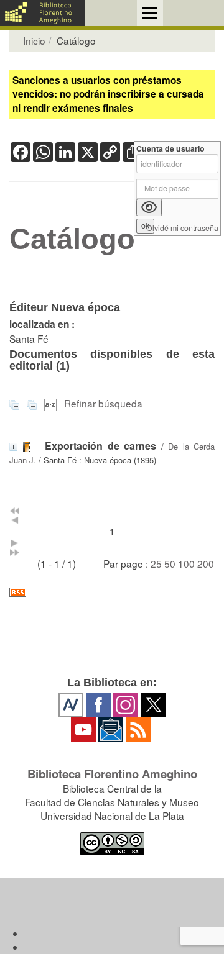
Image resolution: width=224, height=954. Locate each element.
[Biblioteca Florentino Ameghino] (42, 13)
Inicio (34, 40)
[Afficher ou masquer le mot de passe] (149, 207)
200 (205, 563)
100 (186, 563)
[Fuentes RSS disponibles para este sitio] (112, 592)
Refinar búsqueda (103, 403)
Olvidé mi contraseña (182, 228)
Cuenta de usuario (170, 148)
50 (169, 563)
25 (156, 563)
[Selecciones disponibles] (51, 403)
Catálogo (72, 239)
